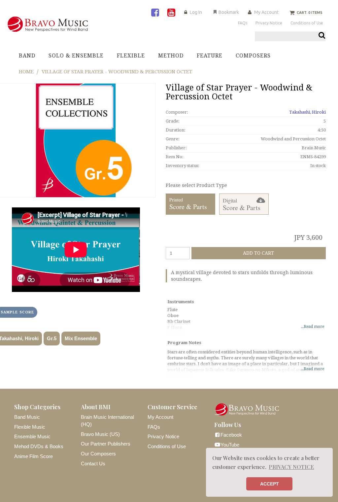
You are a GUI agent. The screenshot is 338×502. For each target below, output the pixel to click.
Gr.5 (51, 338)
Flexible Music (29, 427)
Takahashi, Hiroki (307, 112)
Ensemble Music (32, 436)
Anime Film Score (33, 456)
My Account (266, 12)
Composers (253, 56)
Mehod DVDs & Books (38, 446)
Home (26, 72)
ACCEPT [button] (269, 483)
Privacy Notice (163, 436)
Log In (196, 12)
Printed (188, 204)
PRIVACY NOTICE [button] (291, 466)
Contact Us (93, 463)
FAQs (154, 427)
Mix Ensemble (81, 338)
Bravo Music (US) (100, 434)
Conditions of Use (167, 446)
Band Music (27, 417)
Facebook (231, 435)
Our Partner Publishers (105, 444)
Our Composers (98, 453)
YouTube (229, 445)
